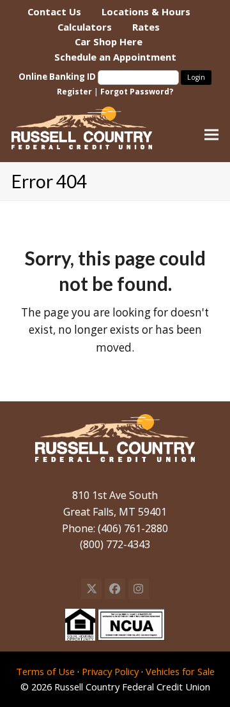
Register (74, 91)
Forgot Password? (136, 91)
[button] (211, 134)
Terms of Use (45, 671)
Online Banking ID (58, 76)
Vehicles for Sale (180, 671)
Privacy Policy (110, 671)
